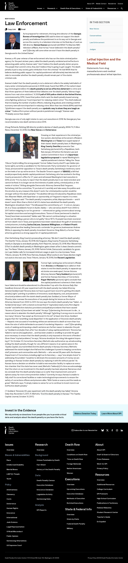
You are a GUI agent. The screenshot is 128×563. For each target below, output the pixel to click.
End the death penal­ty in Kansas (55, 394)
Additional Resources (105, 484)
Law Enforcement (97, 42)
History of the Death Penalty (48, 469)
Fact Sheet (41, 465)
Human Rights (12, 508)
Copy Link (12, 29)
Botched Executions (75, 503)
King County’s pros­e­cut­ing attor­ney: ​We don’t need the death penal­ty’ (50, 238)
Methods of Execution (76, 498)
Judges (93, 49)
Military (70, 528)
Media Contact (101, 4)
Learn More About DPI (111, 413)
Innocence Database (45, 490)
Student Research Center (107, 512)
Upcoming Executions (76, 489)
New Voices (94, 29)
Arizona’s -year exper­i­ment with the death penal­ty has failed (43, 391)
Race (9, 460)
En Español (101, 522)
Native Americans (74, 468)
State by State (73, 519)
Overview (10, 450)
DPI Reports (41, 510)
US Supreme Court (14, 545)
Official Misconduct (15, 531)
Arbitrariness (12, 490)
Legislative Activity (44, 494)
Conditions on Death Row (77, 454)
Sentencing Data (43, 499)
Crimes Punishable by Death (48, 460)
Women (70, 473)
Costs (9, 499)
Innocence (11, 513)
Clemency (11, 494)
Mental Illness (12, 469)
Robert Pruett (70, 224)
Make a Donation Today (85, 413)
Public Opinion (12, 536)
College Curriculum (104, 489)
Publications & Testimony (107, 503)
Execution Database (45, 485)
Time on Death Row (75, 459)
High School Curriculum (106, 498)
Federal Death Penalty (76, 524)
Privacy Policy (102, 468)
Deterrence (51, 130)
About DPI (90, 4)
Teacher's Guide (103, 517)
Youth (9, 479)
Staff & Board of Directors (108, 454)
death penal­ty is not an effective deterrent (50, 89)
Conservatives (95, 36)
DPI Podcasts (102, 494)
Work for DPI (102, 464)
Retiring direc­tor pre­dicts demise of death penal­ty (42, 127)
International (12, 517)
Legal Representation (15, 527)
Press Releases (103, 459)
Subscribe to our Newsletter (85, 430)
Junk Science (12, 522)
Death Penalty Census (46, 480)
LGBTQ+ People (13, 474)
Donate (120, 4)
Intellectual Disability (15, 465)
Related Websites (104, 508)
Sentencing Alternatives (16, 541)
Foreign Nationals (74, 464)
